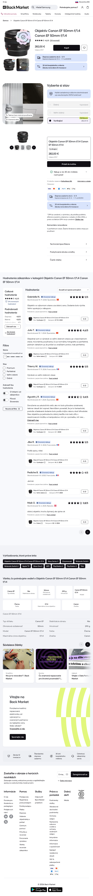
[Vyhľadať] (33, 7)
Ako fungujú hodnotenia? (11, 333)
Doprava (22, 813)
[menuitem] (25, 14)
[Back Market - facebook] (11, 816)
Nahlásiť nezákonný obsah (54, 853)
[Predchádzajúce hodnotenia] (81, 532)
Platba (21, 809)
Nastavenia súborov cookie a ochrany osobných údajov (54, 828)
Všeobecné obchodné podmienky (54, 810)
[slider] (5, 356)
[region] (46, 666)
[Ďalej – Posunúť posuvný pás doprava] (87, 644)
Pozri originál (52, 312)
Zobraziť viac (33, 420)
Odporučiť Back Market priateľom (39, 800)
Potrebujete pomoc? (69, 7)
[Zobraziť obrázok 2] (22, 147)
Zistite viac (79, 219)
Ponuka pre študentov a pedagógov (8, 803)
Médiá (66, 800)
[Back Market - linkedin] (6, 816)
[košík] (87, 7)
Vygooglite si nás (17, 728)
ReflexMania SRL (66, 181)
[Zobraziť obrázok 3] (28, 147)
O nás (6, 797)
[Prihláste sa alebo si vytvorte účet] (82, 7)
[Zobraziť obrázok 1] (17, 147)
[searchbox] (46, 7)
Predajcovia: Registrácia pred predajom (25, 800)
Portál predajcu (25, 806)
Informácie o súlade (84, 181)
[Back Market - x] (6, 822)
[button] (23, 37)
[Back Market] (16, 7)
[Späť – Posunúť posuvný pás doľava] (81, 644)
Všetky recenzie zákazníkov (23, 847)
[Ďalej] (34, 147)
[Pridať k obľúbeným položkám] (84, 48)
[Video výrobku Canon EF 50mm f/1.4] (22, 65)
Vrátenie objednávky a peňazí (24, 819)
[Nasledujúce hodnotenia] (87, 532)
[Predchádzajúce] (12, 147)
